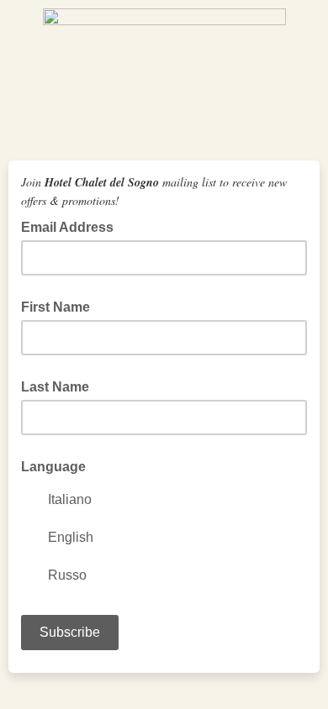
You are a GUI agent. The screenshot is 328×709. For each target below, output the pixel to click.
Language (53, 467)
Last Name (55, 387)
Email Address (72, 226)
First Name (55, 307)
